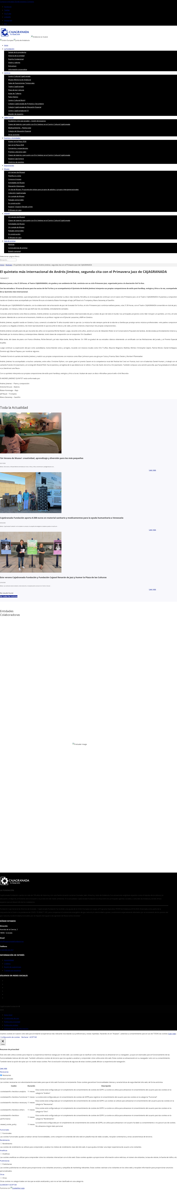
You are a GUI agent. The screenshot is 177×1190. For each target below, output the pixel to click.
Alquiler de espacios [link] (15, 114)
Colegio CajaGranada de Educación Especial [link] (24, 107)
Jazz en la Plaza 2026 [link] (16, 145)
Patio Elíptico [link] (13, 97)
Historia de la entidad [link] (16, 56)
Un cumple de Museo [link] (16, 196)
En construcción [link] (14, 203)
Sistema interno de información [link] (16, 1029)
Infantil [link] (7, 213)
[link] (15, 37)
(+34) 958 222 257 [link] (6, 950)
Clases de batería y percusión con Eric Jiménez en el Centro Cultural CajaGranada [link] (39, 124)
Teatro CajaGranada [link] (16, 86)
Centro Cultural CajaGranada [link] (19, 76)
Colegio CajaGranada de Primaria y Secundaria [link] (26, 104)
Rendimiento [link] (5, 1140)
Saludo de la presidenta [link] (17, 52)
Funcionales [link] (4, 1130)
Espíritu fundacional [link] (16, 59)
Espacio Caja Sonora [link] (16, 159)
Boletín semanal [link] (14, 251)
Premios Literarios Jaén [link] (17, 152)
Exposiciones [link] (9, 165)
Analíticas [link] (3, 1150)
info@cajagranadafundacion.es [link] (12, 941)
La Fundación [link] (9, 49)
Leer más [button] (152, 470)
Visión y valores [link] (14, 62)
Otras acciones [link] (13, 135)
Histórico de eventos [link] (16, 162)
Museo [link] (6, 169)
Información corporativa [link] (17, 69)
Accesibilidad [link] (9, 960)
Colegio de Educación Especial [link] (19, 131)
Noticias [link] (11, 244)
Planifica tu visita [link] (14, 176)
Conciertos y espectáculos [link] (18, 148)
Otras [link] (2, 1174)
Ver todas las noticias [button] (8, 596)
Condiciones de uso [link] (11, 1018)
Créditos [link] (7, 963)
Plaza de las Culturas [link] (16, 90)
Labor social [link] (8, 117)
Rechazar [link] (24, 1037)
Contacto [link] (30, 2)
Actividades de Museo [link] (16, 183)
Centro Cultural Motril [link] (16, 100)
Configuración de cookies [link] (10, 1037)
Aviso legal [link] (8, 1015)
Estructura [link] (12, 66)
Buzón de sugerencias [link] (12, 967)
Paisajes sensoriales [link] (16, 200)
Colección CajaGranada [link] (17, 193)
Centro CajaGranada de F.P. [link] (18, 111)
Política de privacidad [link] (12, 1022)
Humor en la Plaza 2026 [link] (17, 141)
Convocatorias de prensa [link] (17, 248)
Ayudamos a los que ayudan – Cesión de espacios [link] (27, 121)
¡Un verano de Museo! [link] (16, 172)
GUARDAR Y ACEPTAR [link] (8, 1185)
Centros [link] (7, 73)
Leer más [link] (172, 1034)
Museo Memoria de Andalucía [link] (19, 80)
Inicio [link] (6, 45)
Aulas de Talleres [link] (14, 93)
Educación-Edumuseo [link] (16, 186)
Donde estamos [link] (20, 2)
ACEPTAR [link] (33, 1037)
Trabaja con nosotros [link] (12, 970)
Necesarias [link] (4, 1072)
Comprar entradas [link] (7, 2)
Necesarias (6, 1075)
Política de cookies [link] (11, 1025)
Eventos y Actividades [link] (12, 138)
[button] (7, 7)
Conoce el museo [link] (14, 179)
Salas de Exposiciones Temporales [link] (21, 83)
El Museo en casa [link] (14, 210)
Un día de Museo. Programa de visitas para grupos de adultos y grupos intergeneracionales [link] (43, 189)
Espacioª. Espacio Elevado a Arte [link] (20, 207)
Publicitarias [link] (4, 1161)
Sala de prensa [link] (9, 241)
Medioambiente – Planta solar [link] (19, 128)
